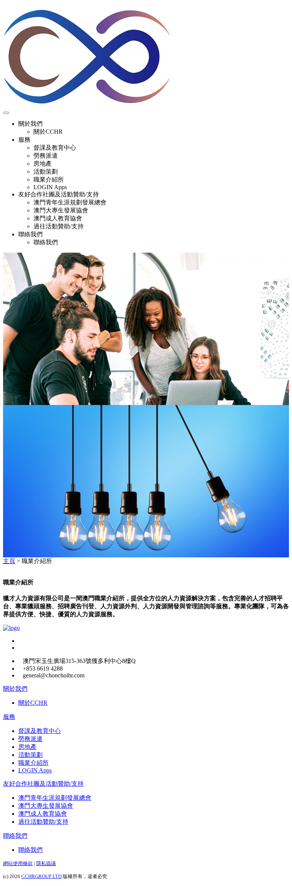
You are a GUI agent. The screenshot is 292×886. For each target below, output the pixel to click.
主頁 (9, 561)
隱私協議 (46, 863)
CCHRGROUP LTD (41, 876)
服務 (9, 717)
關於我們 (15, 688)
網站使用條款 (18, 863)
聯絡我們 (15, 835)
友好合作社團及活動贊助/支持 (43, 783)
